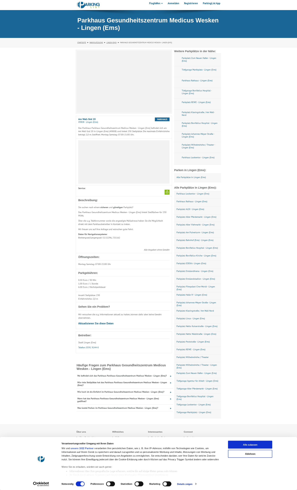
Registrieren (191, 3)
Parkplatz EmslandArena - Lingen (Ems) (194, 271)
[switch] (110, 483)
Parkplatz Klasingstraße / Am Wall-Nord (195, 310)
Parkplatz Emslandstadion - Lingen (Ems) (195, 278)
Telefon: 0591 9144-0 (88, 347)
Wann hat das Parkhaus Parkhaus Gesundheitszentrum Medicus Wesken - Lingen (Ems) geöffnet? (118, 400)
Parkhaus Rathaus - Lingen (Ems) (191, 201)
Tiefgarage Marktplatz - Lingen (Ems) (193, 412)
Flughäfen (155, 3)
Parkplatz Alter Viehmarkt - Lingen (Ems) (195, 224)
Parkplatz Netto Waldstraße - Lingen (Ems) (196, 334)
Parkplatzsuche (96, 42)
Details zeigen (184, 484)
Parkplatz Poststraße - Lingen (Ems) (193, 341)
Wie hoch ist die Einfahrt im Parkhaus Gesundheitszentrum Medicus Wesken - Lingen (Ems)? (120, 391)
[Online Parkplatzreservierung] (88, 5)
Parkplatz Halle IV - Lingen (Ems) (191, 294)
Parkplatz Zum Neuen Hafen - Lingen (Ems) (196, 373)
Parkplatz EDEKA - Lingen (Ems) (191, 263)
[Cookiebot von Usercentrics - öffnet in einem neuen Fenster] (41, 484)
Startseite (81, 42)
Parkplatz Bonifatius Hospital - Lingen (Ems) (197, 247)
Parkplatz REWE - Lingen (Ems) (190, 349)
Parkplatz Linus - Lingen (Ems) (190, 318)
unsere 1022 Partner (82, 448)
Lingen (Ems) (111, 42)
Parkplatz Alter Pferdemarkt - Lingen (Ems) (196, 217)
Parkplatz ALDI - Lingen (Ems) (190, 209)
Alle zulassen (250, 444)
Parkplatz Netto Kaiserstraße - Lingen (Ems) (196, 326)
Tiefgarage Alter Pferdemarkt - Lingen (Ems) (197, 388)
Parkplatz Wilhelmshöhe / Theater (192, 357)
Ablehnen (250, 453)
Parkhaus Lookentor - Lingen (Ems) (192, 193)
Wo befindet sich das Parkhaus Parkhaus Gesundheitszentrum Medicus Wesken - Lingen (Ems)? (122, 375)
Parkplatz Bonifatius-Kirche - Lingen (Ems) (196, 255)
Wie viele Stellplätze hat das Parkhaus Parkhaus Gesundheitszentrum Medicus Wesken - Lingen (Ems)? (122, 384)
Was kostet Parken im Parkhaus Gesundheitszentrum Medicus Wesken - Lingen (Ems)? (117, 408)
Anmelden (173, 3)
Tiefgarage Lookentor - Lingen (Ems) (193, 404)
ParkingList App (211, 3)
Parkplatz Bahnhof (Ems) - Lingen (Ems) (194, 240)
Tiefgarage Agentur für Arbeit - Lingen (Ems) (197, 380)
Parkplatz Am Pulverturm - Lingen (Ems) (195, 232)
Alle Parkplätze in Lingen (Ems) (191, 177)
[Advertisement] (124, 162)
